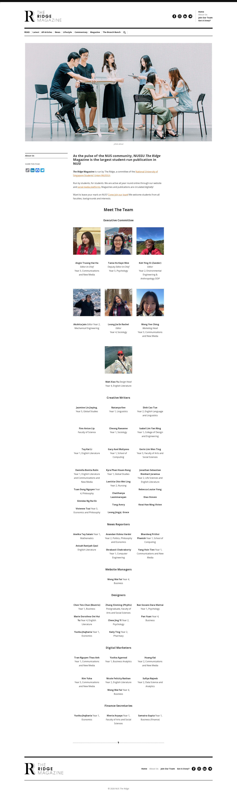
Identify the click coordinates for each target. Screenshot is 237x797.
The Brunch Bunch (112, 32)
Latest (36, 32)
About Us (202, 14)
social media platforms (88, 186)
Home (201, 11)
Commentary (81, 32)
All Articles (46, 32)
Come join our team (118, 194)
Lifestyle (67, 32)
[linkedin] (185, 16)
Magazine (95, 32)
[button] (124, 32)
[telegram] (190, 16)
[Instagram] (180, 16)
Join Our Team (205, 17)
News (57, 32)
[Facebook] (174, 16)
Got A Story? (204, 20)
